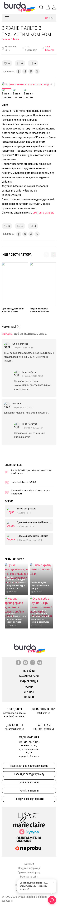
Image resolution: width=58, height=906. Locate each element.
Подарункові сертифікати (29, 798)
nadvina (16, 403)
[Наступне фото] (51, 84)
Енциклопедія (13, 464)
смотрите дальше (43, 212)
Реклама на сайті (29, 876)
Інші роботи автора (17, 255)
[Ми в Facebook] (18, 662)
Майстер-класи (14, 558)
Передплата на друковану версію (29, 765)
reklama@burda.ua (14, 729)
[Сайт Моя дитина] (29, 832)
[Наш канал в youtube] (25, 662)
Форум (16, 39)
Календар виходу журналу (29, 774)
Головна (6, 39)
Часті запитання (29, 790)
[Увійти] (54, 7)
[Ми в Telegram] (39, 662)
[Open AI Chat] (52, 900)
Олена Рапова (20, 343)
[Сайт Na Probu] (29, 848)
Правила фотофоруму (29, 872)
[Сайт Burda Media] (29, 839)
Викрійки (29, 671)
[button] (53, 254)
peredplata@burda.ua (14, 713)
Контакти (29, 863)
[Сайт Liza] (29, 815)
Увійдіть (7, 333)
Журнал (29, 691)
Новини (29, 697)
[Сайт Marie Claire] (29, 825)
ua (46, 18)
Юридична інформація (29, 868)
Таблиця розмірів (29, 782)
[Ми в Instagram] (32, 662)
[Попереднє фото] (6, 84)
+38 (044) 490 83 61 (43, 729)
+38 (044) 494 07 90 (14, 716)
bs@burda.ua (43, 713)
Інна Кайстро (49, 48)
